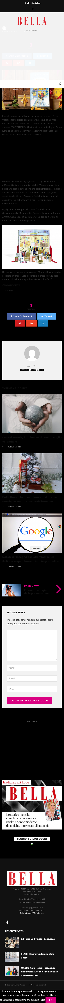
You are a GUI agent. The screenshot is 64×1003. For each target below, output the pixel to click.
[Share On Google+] (31, 323)
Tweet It (48, 316)
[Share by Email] (43, 323)
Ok (50, 1000)
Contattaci (35, 3)
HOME (26, 3)
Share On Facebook (22, 316)
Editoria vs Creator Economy (38, 939)
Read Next (31, 586)
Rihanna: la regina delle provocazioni (36, 591)
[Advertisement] (32, 55)
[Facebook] (7, 922)
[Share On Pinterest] (20, 323)
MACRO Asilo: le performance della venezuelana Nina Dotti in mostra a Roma (39, 971)
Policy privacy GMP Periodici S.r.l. (32, 913)
